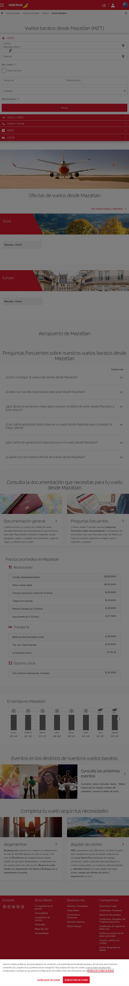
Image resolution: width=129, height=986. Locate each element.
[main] (64, 972)
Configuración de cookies (48, 979)
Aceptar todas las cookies (76, 979)
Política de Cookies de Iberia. (100, 970)
